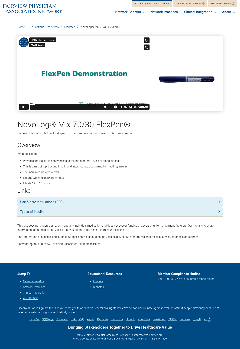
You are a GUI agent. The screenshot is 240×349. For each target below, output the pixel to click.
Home (21, 27)
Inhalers (98, 281)
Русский (102, 319)
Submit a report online (200, 279)
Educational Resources (44, 27)
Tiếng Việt (77, 319)
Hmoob (130, 319)
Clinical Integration (34, 292)
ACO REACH (30, 298)
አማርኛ (142, 319)
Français (185, 319)
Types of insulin (32, 212)
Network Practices (34, 287)
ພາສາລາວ (159, 319)
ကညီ (207, 319)
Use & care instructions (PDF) (42, 202)
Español (35, 319)
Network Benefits (33, 281)
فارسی (197, 319)
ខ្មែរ (148, 319)
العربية (90, 319)
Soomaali (62, 319)
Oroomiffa (117, 319)
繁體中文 (48, 319)
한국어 (172, 319)
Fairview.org (156, 335)
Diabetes (69, 27)
